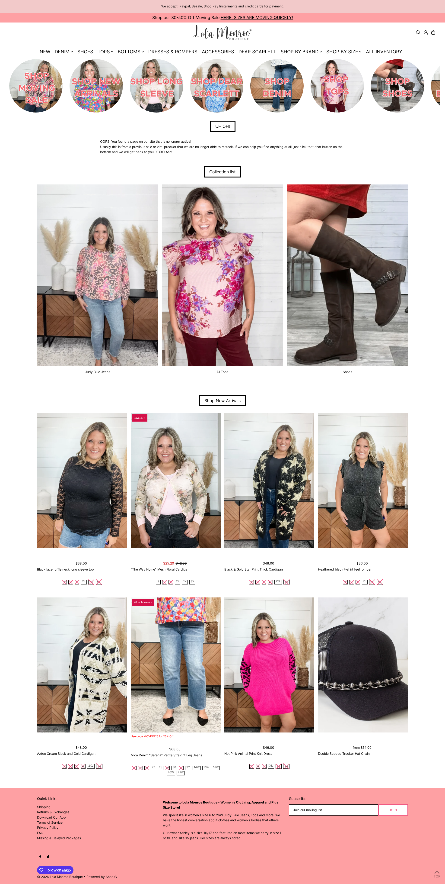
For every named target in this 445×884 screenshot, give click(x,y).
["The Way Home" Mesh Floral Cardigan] (176, 480)
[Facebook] (40, 856)
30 (174, 767)
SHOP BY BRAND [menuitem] (299, 52)
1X (177, 581)
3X (192, 581)
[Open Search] (418, 32)
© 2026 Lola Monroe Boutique (60, 877)
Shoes (347, 372)
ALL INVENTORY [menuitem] (384, 52)
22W (181, 772)
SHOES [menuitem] (85, 52)
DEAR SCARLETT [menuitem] (257, 52)
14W (197, 767)
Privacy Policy (47, 827)
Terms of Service (50, 822)
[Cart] (433, 32)
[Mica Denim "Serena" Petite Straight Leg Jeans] (176, 664)
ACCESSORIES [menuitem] (218, 52)
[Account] (426, 32)
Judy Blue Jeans (97, 372)
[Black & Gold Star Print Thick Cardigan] (269, 480)
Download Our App (51, 817)
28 (160, 767)
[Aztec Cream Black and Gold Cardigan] (82, 664)
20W (171, 772)
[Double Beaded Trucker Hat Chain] (363, 664)
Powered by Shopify (101, 877)
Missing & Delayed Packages (59, 838)
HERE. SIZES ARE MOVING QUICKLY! (257, 17)
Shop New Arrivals (222, 400)
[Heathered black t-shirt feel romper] (363, 480)
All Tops (222, 372)
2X (185, 581)
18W (216, 767)
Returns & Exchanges (53, 812)
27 (153, 767)
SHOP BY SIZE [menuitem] (342, 52)
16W (206, 767)
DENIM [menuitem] (62, 52)
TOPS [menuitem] (104, 52)
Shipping (44, 807)
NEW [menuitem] (45, 52)
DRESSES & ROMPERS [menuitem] (172, 52)
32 (188, 767)
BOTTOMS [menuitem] (129, 52)
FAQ (40, 833)
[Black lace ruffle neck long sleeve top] (82, 480)
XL (84, 581)
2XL (278, 581)
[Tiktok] (48, 856)
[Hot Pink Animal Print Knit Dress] (269, 664)
